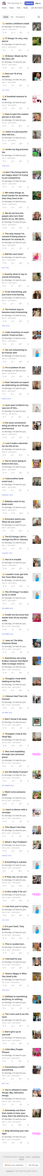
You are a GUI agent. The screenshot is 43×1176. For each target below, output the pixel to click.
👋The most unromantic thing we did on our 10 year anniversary (15, 426)
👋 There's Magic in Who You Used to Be (14, 975)
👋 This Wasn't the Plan (14, 827)
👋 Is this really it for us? (14, 891)
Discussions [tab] (20, 17)
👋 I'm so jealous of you (13, 367)
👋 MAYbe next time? (12, 254)
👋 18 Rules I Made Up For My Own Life (14, 57)
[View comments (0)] (12, 50)
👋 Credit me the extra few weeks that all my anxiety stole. (15, 618)
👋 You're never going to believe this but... (14, 462)
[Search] (38, 17)
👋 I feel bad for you (12, 959)
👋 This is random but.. (13, 944)
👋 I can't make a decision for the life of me (15, 444)
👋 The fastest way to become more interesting (14, 310)
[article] (21, 28)
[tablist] (14, 17)
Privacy (21, 1157)
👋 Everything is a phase (14, 862)
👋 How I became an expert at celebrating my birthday (15, 383)
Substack (9, 1171)
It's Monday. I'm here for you (14, 370)
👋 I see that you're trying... (15, 906)
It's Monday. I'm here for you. (14, 26)
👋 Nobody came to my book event (13, 502)
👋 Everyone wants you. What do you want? (14, 520)
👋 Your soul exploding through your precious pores (13, 754)
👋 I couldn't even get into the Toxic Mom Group (15, 575)
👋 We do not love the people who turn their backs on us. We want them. (13, 216)
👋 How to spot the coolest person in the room (15, 115)
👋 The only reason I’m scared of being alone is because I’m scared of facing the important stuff (15, 236)
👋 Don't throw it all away (14, 719)
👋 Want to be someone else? (13, 793)
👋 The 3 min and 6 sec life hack (15, 1015)
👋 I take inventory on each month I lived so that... (15, 333)
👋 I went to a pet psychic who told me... (14, 133)
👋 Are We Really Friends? (15, 772)
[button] (4, 7)
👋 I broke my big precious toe (15, 150)
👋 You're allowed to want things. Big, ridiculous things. (14, 1093)
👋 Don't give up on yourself (11, 1033)
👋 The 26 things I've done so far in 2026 (15, 593)
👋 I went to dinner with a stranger (14, 811)
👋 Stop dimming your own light (15, 1132)
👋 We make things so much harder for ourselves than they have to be (15, 196)
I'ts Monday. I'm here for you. (14, 388)
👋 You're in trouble (11, 559)
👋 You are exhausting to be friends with (14, 351)
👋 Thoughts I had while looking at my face (14, 680)
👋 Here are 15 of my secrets (12, 75)
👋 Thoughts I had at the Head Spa (14, 735)
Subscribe (29, 3)
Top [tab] (12, 17)
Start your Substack (15, 1165)
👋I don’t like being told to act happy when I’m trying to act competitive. (15, 175)
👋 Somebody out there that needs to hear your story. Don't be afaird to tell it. (15, 1113)
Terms (28, 1157)
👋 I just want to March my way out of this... (15, 406)
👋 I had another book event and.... (13, 480)
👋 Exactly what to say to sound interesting (14, 275)
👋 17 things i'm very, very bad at (15, 39)
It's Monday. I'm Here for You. (14, 775)
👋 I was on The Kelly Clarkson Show (12, 641)
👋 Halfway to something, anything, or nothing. (14, 997)
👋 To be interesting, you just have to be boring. (14, 293)
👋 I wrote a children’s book (15, 23)
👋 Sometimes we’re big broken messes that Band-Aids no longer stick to (15, 661)
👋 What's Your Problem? (14, 842)
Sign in (38, 3)
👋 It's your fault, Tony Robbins (13, 927)
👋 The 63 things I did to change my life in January (15, 538)
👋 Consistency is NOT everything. (13, 1068)
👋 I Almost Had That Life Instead (14, 697)
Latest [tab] (5, 17)
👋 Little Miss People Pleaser (12, 1050)
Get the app (33, 1165)
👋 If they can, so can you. (15, 877)
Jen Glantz (12, 29)
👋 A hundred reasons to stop (14, 97)
